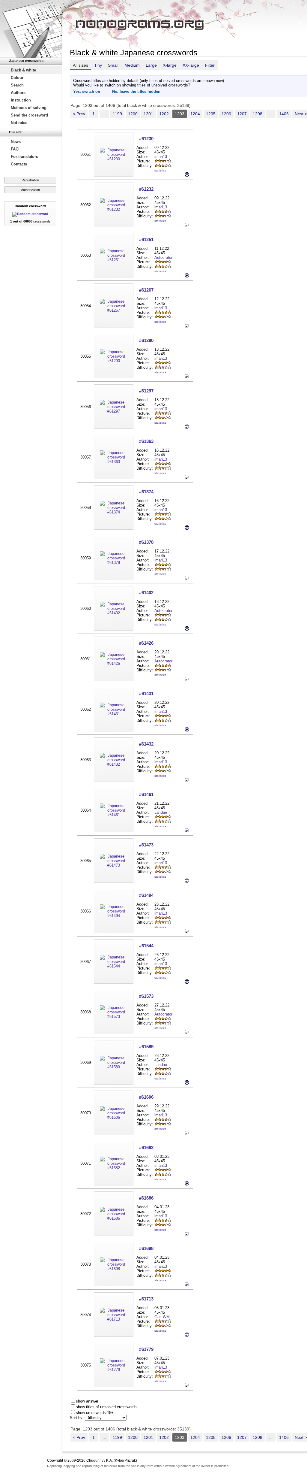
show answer (87, 1401)
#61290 (146, 340)
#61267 (146, 289)
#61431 (146, 693)
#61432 (146, 743)
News (16, 141)
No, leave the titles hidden (136, 91)
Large (151, 65)
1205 (211, 113)
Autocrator (163, 257)
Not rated (19, 122)
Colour (17, 77)
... (104, 113)
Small (113, 65)
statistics (160, 170)
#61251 (146, 239)
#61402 (146, 592)
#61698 (146, 1248)
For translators (24, 156)
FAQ (15, 149)
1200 (133, 113)
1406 (284, 113)
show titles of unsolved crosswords (106, 1407)
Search (17, 85)
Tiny (98, 65)
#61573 (146, 996)
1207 (242, 113)
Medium (132, 65)
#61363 (146, 441)
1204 (195, 113)
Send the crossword (29, 115)
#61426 (146, 643)
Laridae (160, 812)
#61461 (146, 794)
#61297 (146, 390)
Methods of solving (28, 107)
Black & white (23, 70)
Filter (210, 65)
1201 (148, 113)
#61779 (146, 1349)
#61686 (146, 1197)
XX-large (191, 65)
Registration (30, 180)
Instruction (21, 100)
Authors (18, 92)
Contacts (19, 164)
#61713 (146, 1298)
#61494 (146, 895)
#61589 (146, 1046)
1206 (226, 113)
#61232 (146, 189)
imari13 (160, 156)
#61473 (146, 844)
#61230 (146, 138)
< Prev (79, 113)
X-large (170, 65)
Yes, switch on (86, 91)
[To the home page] (31, 29)
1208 (257, 113)
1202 (164, 113)
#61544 (146, 945)
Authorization (30, 190)
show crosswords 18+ (95, 1412)
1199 (117, 113)
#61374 (146, 491)
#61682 (146, 1147)
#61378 (146, 542)
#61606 (146, 1097)
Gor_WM (162, 1317)
